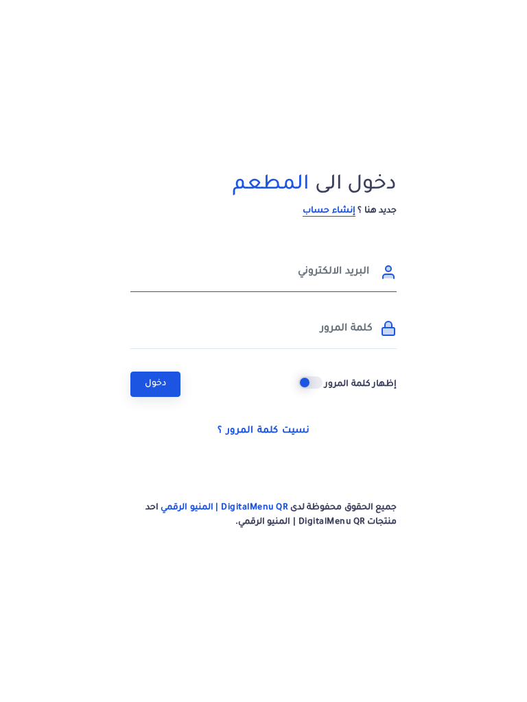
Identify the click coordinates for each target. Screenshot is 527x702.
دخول (155, 384)
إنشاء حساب (329, 211)
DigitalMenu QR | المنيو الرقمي (224, 508)
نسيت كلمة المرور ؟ (263, 431)
